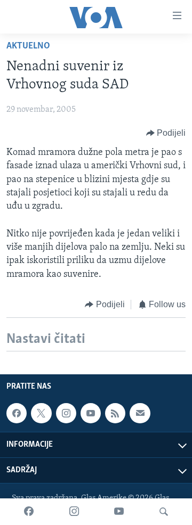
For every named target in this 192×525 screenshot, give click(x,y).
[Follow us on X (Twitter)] (41, 413)
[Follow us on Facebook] (16, 413)
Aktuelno (28, 46)
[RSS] (115, 413)
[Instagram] (74, 511)
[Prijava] (140, 413)
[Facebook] (28, 511)
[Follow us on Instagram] (66, 413)
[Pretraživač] (164, 511)
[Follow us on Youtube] (91, 413)
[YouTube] (118, 511)
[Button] (166, 133)
